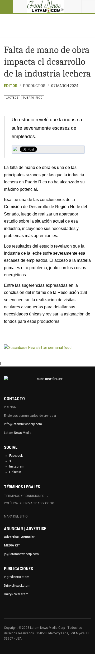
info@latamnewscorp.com (23, 424)
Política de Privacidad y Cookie (30, 503)
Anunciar (28, 537)
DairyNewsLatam (16, 594)
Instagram (16, 466)
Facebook (16, 456)
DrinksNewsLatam (17, 585)
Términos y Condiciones (24, 496)
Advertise (11, 537)
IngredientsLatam (16, 577)
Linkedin (15, 472)
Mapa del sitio (16, 516)
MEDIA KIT (12, 545)
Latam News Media (17, 433)
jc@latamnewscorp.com (21, 554)
